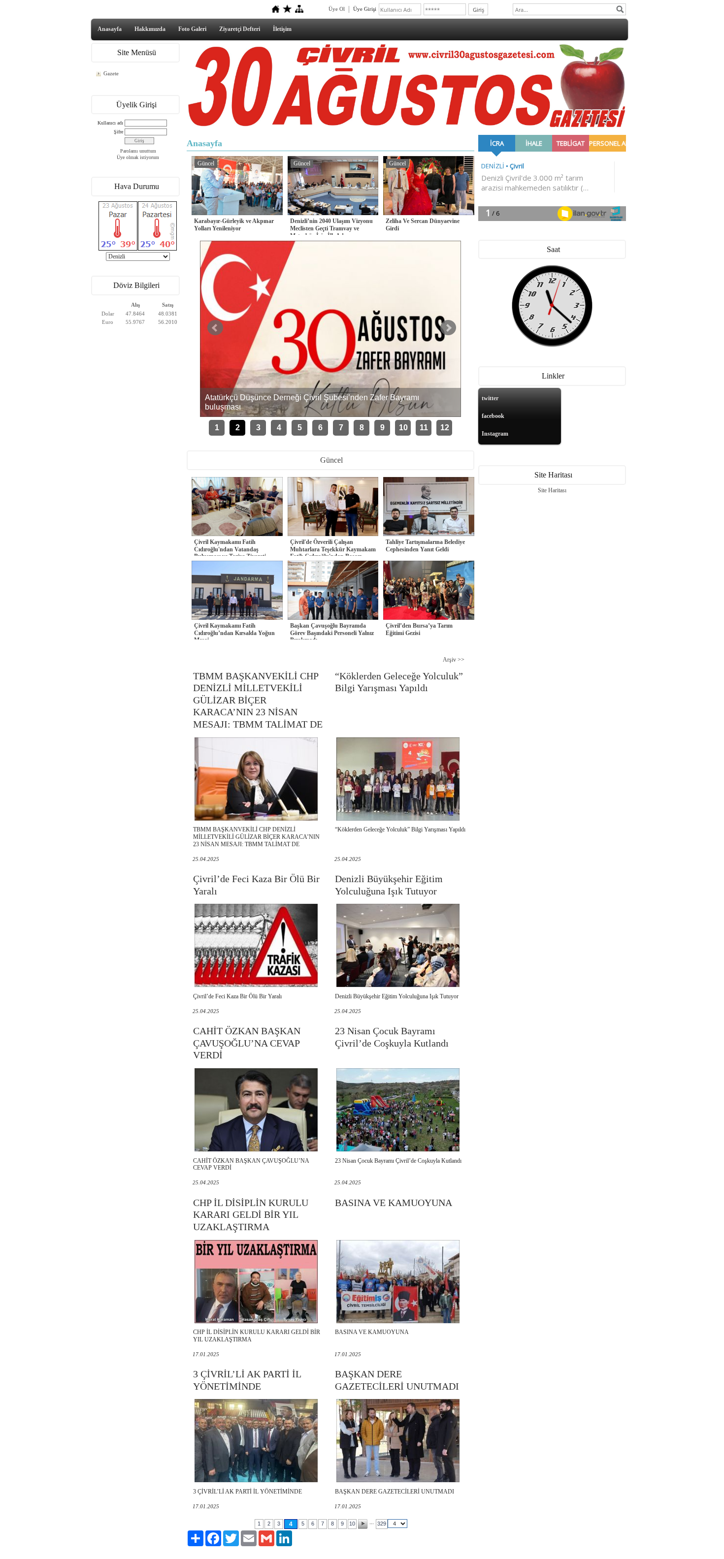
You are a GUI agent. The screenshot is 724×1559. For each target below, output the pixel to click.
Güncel (205, 163)
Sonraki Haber (448, 328)
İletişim (282, 29)
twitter (490, 398)
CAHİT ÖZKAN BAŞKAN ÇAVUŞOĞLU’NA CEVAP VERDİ (246, 1042)
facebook (493, 416)
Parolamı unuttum (138, 151)
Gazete (111, 73)
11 (424, 427)
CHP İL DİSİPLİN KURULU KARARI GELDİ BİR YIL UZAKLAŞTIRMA (250, 1214)
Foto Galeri (192, 29)
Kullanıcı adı (110, 123)
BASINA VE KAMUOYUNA (393, 1202)
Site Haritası (552, 490)
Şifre (118, 131)
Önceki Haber (215, 328)
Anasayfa (110, 29)
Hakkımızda (149, 29)
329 (381, 1524)
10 (403, 427)
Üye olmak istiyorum (138, 157)
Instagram (495, 433)
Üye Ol (337, 9)
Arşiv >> (453, 659)
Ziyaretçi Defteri (239, 29)
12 (444, 427)
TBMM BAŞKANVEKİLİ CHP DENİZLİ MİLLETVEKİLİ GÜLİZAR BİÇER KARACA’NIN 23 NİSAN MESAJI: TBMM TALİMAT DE (258, 700)
